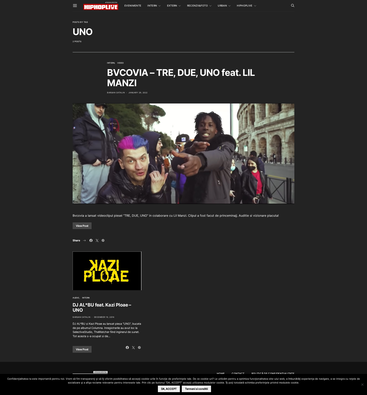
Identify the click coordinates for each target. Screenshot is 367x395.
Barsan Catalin (116, 92)
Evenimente (132, 5)
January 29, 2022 (138, 92)
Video (120, 63)
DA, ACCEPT (169, 388)
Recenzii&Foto (197, 5)
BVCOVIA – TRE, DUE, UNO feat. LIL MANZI (181, 78)
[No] (362, 384)
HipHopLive (244, 5)
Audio (76, 298)
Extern (172, 5)
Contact (238, 373)
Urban (222, 5)
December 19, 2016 (104, 317)
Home (221, 373)
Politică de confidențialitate (273, 373)
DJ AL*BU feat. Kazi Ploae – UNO (102, 307)
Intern (152, 5)
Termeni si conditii (196, 388)
